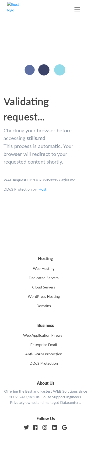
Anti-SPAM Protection (43, 354)
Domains (43, 306)
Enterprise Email (43, 345)
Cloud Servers (43, 287)
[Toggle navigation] (77, 9)
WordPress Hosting (44, 296)
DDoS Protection (44, 363)
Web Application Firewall (43, 335)
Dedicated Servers (44, 278)
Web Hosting (43, 269)
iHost (42, 189)
